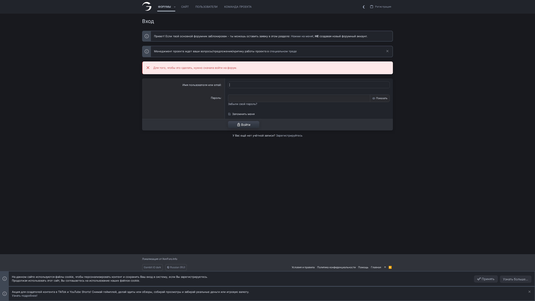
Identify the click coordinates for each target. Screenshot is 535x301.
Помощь (363, 267)
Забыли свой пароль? (242, 104)
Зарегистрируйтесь (289, 135)
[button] (175, 7)
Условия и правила (303, 267)
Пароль (216, 97)
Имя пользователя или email (201, 85)
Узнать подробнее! (24, 295)
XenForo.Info (169, 258)
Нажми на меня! (302, 36)
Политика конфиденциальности (336, 267)
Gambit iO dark (152, 267)
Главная (376, 267)
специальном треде (283, 51)
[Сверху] (384, 267)
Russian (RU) (177, 267)
